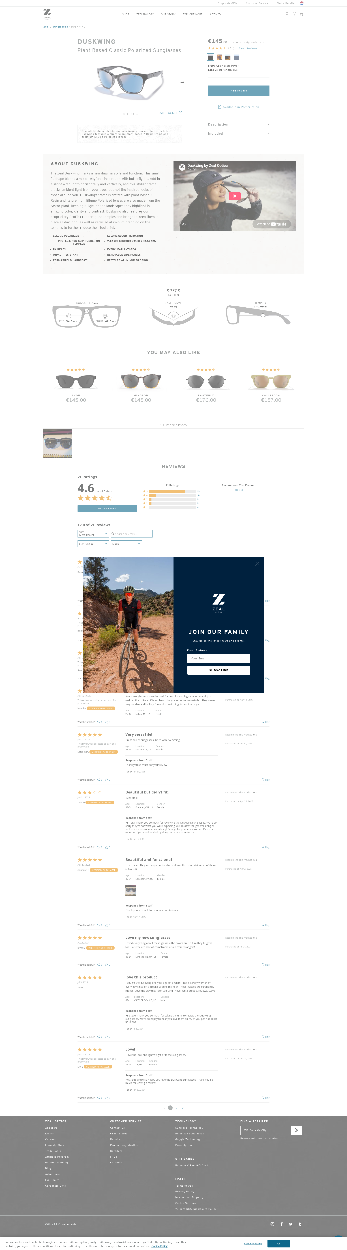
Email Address (197, 650)
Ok (278, 1243)
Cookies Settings (253, 1243)
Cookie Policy (159, 1246)
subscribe (218, 670)
